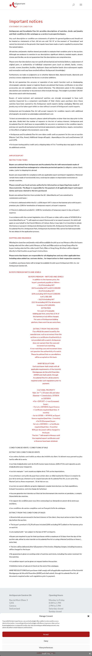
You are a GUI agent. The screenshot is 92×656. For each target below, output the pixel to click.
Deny (46, 641)
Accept (46, 634)
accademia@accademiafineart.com (40, 114)
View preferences (46, 647)
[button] (88, 616)
